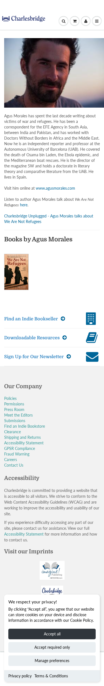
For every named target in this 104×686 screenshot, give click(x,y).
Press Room (14, 409)
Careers (10, 459)
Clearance (12, 431)
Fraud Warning (16, 454)
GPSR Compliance (19, 448)
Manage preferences (52, 660)
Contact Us (13, 465)
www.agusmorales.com (55, 188)
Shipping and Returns (22, 437)
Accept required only (52, 647)
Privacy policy (20, 675)
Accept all (52, 633)
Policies (10, 398)
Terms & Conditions (51, 675)
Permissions (14, 404)
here (23, 204)
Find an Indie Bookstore (24, 426)
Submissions (14, 420)
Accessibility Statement (24, 442)
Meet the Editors (18, 415)
